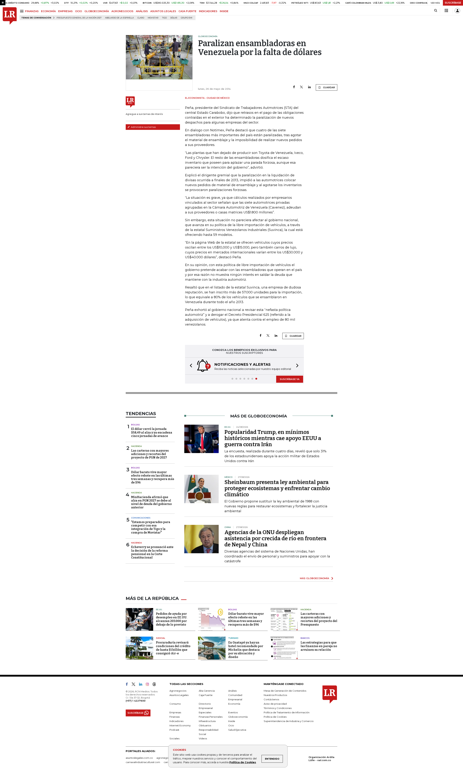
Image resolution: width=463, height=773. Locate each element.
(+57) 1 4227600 (135, 700)
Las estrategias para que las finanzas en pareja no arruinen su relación (319, 646)
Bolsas (135, 424)
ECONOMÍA (48, 11)
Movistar (153, 18)
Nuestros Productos (275, 695)
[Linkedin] (309, 87)
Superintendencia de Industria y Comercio (289, 721)
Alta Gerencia (207, 690)
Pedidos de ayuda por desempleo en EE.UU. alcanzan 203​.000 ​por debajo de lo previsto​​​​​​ (171, 619)
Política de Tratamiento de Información (286, 712)
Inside (231, 721)
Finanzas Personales (210, 716)
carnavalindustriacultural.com (143, 762)
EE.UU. (159, 609)
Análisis (232, 690)
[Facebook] (294, 87)
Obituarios (205, 725)
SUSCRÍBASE (453, 2)
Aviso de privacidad (275, 703)
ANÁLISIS (142, 11)
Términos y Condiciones (278, 708)
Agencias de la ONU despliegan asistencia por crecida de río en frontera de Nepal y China (275, 538)
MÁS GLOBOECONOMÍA (314, 578)
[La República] (10, 16)
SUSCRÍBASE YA (290, 379)
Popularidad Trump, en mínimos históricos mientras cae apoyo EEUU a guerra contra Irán (272, 438)
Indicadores (176, 721)
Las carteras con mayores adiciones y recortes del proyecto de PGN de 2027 (150, 454)
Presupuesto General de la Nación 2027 (79, 18)
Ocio (231, 725)
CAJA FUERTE (187, 11)
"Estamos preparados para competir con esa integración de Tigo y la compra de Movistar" (150, 527)
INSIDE (224, 11)
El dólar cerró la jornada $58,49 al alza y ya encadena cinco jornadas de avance (151, 432)
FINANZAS (32, 11)
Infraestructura (207, 721)
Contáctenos (271, 699)
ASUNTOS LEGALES (163, 11)
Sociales (174, 738)
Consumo (175, 703)
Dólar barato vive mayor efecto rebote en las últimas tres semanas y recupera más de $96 (152, 477)
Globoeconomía (238, 716)
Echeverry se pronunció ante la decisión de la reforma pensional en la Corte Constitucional (152, 552)
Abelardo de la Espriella (119, 18)
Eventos (233, 712)
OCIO (78, 11)
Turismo (233, 638)
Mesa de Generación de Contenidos (285, 690)
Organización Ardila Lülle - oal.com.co (321, 759)
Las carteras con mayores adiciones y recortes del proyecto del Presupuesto (319, 619)
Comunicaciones (140, 518)
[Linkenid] (142, 684)
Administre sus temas (143, 127)
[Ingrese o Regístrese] (457, 10)
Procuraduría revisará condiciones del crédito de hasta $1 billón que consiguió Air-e (173, 648)
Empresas (175, 712)
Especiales (205, 712)
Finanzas (174, 716)
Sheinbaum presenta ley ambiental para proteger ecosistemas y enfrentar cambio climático (277, 488)
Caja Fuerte (206, 695)
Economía (234, 703)
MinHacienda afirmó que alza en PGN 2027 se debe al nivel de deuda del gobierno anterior (151, 502)
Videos (203, 738)
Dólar (173, 18)
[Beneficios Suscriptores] (446, 11)
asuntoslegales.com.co (139, 757)
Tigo (164, 18)
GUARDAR (328, 87)
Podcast (174, 729)
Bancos (305, 638)
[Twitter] (301, 87)
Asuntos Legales (178, 695)
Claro (140, 18)
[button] (190, 366)
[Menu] (22, 11)
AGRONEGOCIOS (122, 11)
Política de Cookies (242, 762)
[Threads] (155, 684)
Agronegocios (177, 690)
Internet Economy (180, 725)
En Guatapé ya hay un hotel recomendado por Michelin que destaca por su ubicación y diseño (245, 650)
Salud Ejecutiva (237, 729)
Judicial (160, 638)
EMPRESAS (65, 11)
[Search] (435, 10)
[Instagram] (149, 684)
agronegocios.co (166, 757)
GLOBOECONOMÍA (96, 11)
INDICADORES (208, 11)
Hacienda (136, 446)
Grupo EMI (186, 18)
